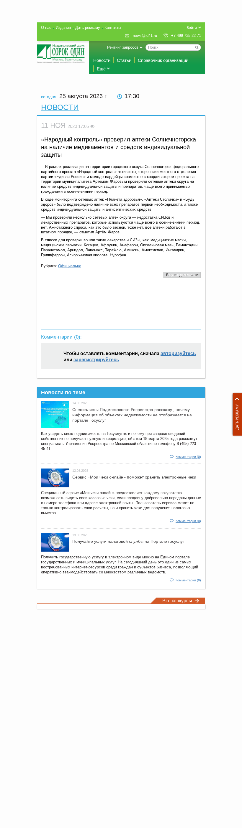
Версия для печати (182, 275)
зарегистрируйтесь (96, 359)
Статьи (124, 60)
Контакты (112, 27)
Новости (101, 60)
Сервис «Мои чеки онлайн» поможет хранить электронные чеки (134, 477)
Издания (63, 27)
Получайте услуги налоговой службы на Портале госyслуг (128, 541)
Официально (69, 266)
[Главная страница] (61, 53)
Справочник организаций (163, 60)
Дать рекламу (236, 414)
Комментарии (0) (188, 456)
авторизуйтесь (178, 353)
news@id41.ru (145, 35)
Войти (192, 28)
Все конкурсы (177, 600)
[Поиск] (197, 47)
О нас (46, 27)
